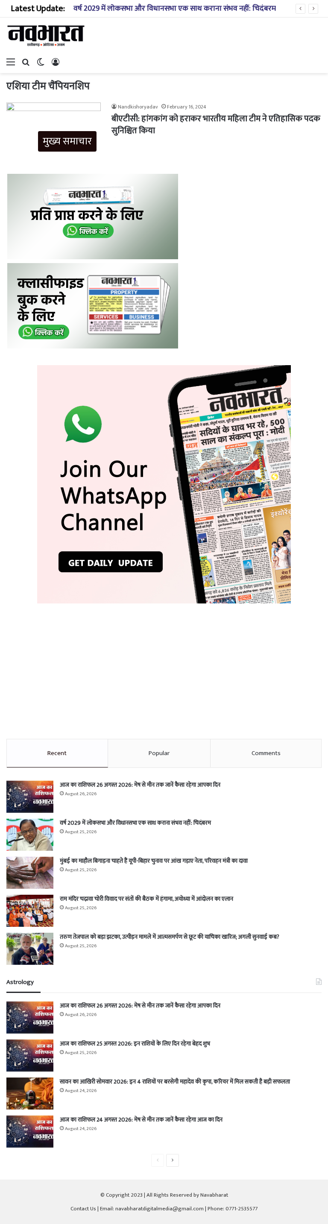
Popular (159, 753)
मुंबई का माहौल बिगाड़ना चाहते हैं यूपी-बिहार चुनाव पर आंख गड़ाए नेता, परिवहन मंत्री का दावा (154, 861)
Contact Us (83, 1208)
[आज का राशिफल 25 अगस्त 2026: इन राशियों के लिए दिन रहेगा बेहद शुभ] (29, 1056)
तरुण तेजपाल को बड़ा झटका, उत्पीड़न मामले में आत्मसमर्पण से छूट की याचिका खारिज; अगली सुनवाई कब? (169, 937)
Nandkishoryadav (138, 106)
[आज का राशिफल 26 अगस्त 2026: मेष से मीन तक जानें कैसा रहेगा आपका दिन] (29, 797)
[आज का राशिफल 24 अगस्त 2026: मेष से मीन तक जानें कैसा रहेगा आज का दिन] (29, 1132)
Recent (57, 753)
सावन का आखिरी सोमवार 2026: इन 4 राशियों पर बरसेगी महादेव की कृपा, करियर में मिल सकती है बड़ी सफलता (175, 1081)
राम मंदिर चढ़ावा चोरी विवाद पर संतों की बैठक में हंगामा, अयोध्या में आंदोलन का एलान (146, 899)
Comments (266, 753)
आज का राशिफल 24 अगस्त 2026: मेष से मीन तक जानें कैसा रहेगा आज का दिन (141, 1119)
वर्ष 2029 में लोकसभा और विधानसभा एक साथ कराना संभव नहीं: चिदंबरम (174, 8)
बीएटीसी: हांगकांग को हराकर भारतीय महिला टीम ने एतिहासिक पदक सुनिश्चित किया (215, 124)
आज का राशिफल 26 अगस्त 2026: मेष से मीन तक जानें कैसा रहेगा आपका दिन (140, 785)
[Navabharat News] (47, 35)
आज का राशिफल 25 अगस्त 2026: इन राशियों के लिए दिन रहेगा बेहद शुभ (135, 1043)
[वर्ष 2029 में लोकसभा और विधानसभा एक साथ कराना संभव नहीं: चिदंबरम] (29, 835)
